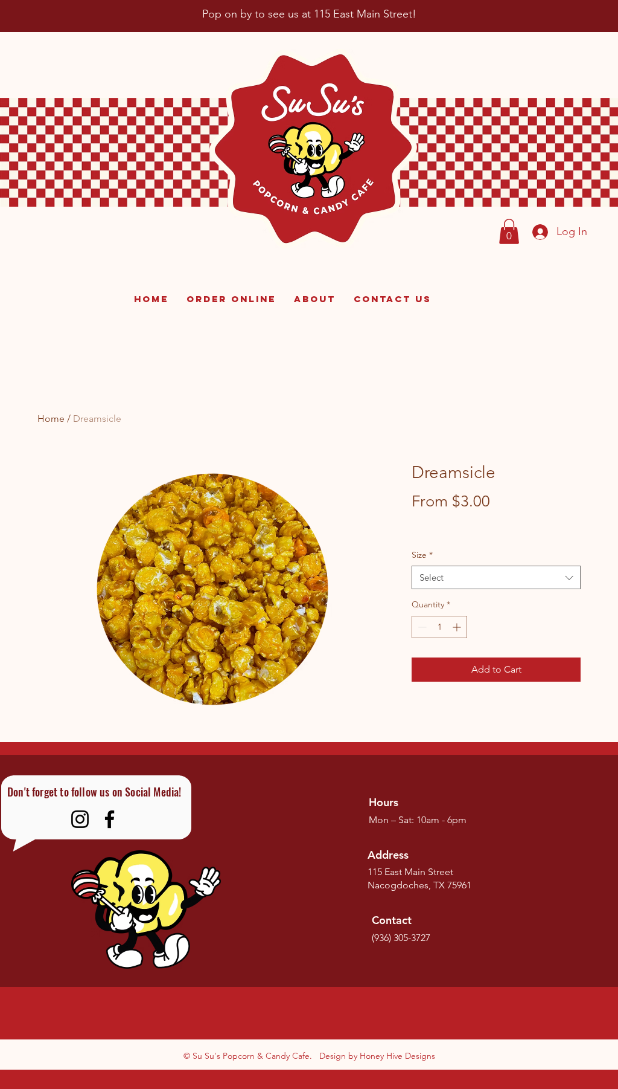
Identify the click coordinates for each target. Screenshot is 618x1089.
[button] (509, 231)
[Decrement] (420, 627)
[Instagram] (80, 819)
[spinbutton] (439, 627)
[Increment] (457, 627)
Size (422, 554)
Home (51, 418)
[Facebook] (109, 819)
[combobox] (496, 577)
